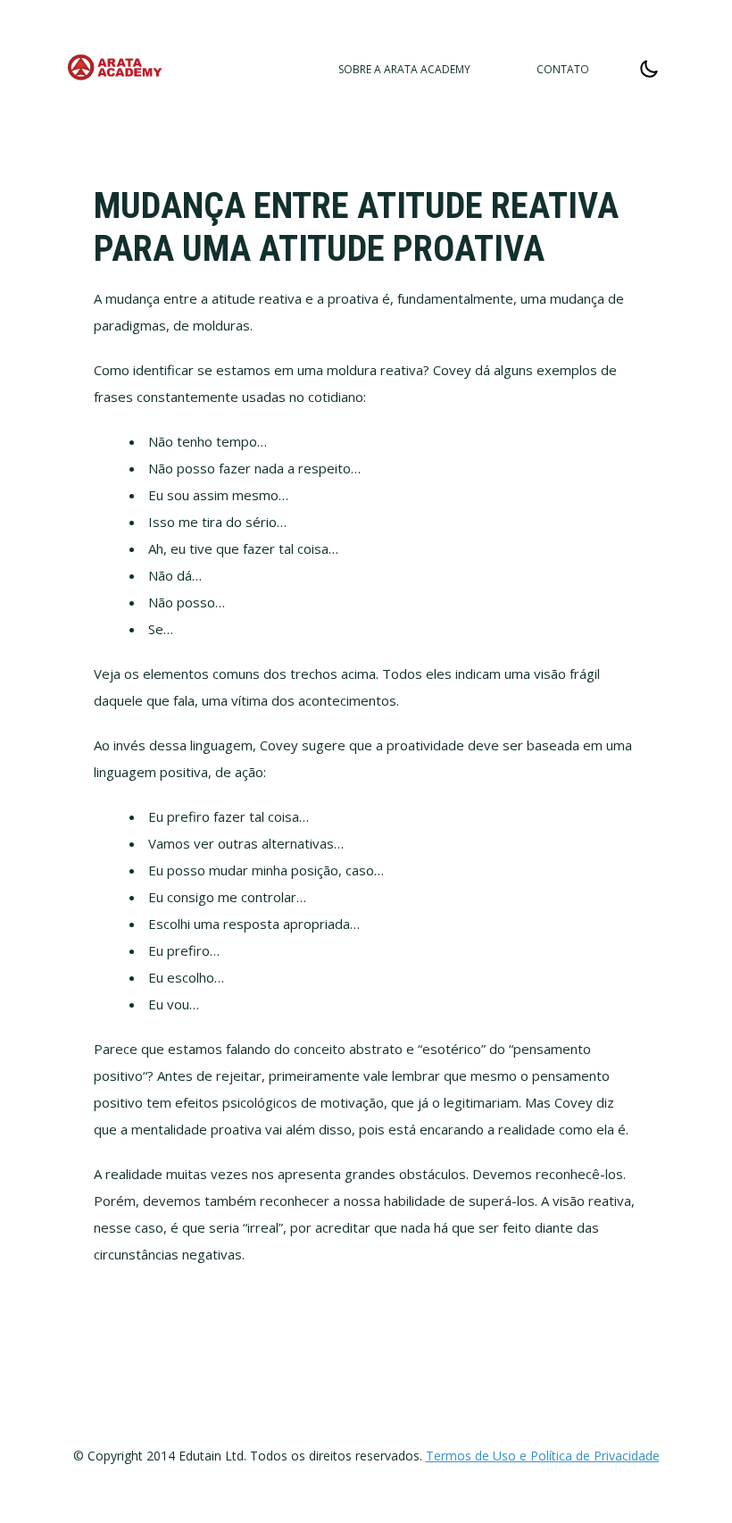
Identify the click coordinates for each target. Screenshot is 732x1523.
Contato (563, 69)
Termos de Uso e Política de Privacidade (543, 1455)
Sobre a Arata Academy (404, 69)
